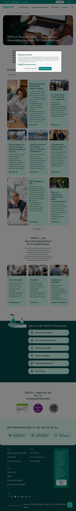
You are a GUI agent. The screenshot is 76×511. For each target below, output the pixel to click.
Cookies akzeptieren (45, 68)
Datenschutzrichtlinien (30, 64)
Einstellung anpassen (31, 68)
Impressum (20, 64)
